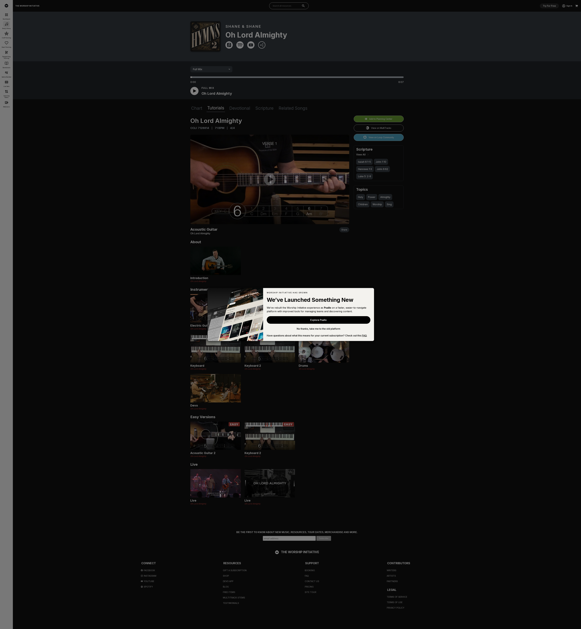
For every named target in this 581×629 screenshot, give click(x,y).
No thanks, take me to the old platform (318, 328)
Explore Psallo (318, 319)
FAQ (364, 335)
